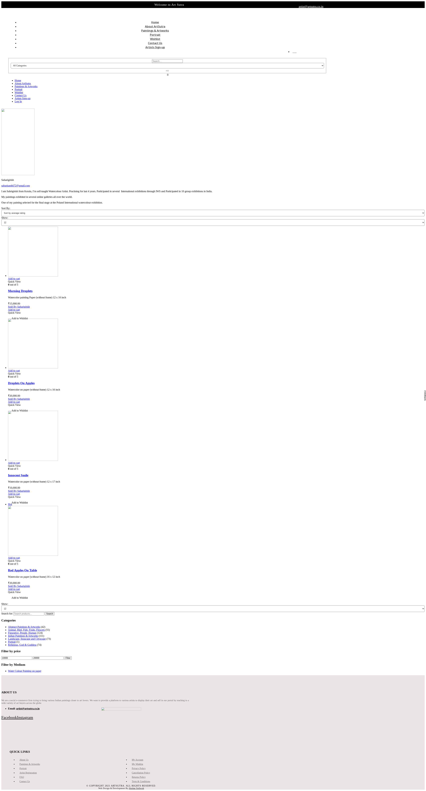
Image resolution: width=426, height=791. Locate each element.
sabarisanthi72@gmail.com (15, 185)
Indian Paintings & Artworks (23, 635)
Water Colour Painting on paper (24, 671)
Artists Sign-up (155, 47)
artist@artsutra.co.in (311, 6)
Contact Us (155, 43)
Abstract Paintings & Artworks (24, 626)
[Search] (167, 70)
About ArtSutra (155, 26)
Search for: (7, 613)
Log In (294, 52)
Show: (4, 217)
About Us (23, 760)
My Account (137, 760)
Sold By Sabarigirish (19, 306)
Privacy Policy (139, 768)
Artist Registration (28, 773)
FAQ (21, 777)
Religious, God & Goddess (22, 644)
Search (49, 613)
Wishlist (155, 39)
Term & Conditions (141, 781)
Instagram (25, 717)
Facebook (9, 717)
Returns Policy (139, 777)
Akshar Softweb (136, 788)
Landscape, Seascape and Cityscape (27, 638)
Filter (68, 658)
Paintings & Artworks (155, 30)
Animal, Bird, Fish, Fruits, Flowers (26, 629)
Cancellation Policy (141, 773)
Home (155, 22)
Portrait (155, 35)
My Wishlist (137, 764)
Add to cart (14, 278)
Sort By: (5, 208)
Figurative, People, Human (22, 632)
